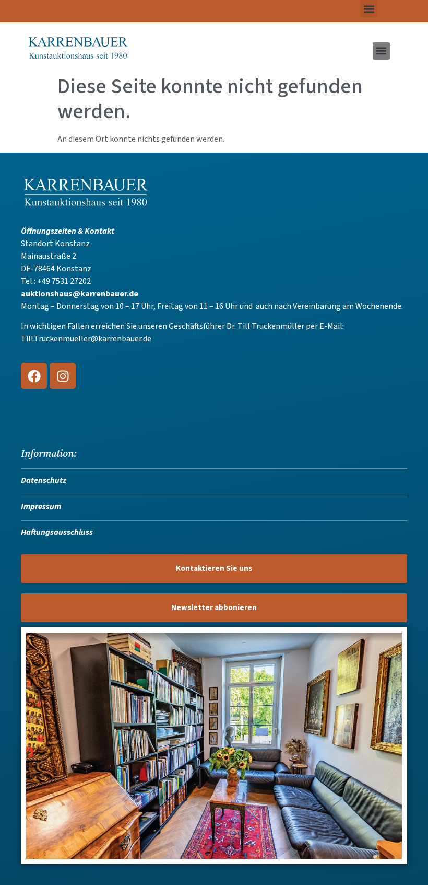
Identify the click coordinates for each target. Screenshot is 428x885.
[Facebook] (34, 376)
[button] (368, 8)
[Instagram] (63, 376)
